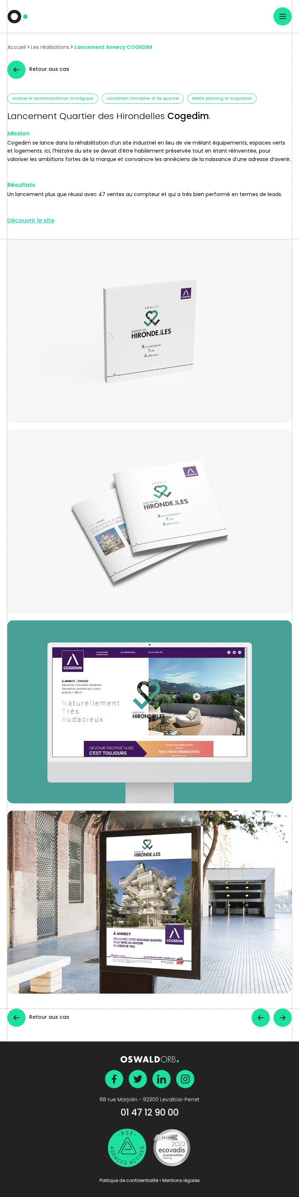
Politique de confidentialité (129, 1181)
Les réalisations (50, 47)
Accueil (16, 47)
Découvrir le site (30, 221)
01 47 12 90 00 (150, 1113)
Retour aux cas (49, 69)
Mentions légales (181, 1181)
